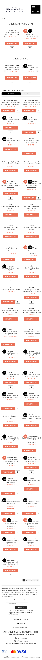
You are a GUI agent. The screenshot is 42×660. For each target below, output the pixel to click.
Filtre (11, 94)
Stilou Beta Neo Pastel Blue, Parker (31, 229)
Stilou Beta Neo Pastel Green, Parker (10, 229)
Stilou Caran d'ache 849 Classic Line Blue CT (12, 33)
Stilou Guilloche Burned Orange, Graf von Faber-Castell (31, 103)
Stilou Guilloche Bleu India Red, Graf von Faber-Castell (12, 68)
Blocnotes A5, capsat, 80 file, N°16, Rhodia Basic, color (10, 396)
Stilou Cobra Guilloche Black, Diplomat (10, 523)
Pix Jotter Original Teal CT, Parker (30, 68)
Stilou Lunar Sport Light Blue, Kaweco (10, 481)
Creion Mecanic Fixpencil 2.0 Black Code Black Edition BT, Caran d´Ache (31, 460)
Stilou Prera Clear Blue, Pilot (31, 269)
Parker (30, 65)
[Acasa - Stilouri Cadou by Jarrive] (14, 9)
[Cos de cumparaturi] (38, 11)
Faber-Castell (10, 181)
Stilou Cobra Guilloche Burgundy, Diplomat (31, 523)
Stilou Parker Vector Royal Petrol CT (31, 481)
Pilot (30, 30)
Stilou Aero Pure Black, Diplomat (31, 250)
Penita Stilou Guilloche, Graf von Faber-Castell (10, 460)
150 (34, 580)
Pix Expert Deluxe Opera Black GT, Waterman (10, 269)
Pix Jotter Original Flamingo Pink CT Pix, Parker (31, 375)
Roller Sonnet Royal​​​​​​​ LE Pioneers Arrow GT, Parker (31, 163)
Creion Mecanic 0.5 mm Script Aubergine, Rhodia (31, 333)
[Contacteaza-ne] (33, 11)
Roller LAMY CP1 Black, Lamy (10, 418)
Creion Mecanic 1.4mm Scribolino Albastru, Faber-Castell (10, 184)
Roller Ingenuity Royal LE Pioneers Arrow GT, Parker (10, 163)
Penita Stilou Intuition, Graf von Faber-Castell (31, 439)
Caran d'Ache (12, 30)
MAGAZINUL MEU (20, 619)
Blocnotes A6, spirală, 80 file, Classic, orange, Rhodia (31, 311)
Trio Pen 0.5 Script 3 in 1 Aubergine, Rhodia (31, 354)
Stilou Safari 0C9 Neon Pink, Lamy (31, 120)
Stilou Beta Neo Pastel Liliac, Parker (31, 207)
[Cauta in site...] (33, 16)
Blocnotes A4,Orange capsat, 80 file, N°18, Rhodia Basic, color (31, 396)
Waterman (10, 266)
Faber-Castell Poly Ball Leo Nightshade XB (10, 542)
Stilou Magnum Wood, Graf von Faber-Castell (31, 184)
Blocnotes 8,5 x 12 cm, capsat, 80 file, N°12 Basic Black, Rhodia (31, 290)
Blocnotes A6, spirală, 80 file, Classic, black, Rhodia (10, 311)
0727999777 (22, 638)
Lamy (31, 117)
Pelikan (31, 139)
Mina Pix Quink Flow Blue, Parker (10, 250)
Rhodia (31, 287)
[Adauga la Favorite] (12, 48)
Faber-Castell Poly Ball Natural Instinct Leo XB (10, 563)
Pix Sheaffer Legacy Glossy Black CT (10, 141)
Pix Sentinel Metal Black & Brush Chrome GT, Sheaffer (31, 418)
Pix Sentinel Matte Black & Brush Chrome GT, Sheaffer (10, 439)
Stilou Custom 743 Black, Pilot (30, 33)
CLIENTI (20, 624)
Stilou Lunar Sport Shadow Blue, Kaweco (10, 503)
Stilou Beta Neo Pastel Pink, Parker (10, 207)
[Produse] (33, 7)
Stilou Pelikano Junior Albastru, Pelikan (31, 141)
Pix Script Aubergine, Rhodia (10, 354)
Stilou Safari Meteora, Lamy (10, 289)
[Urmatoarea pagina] (37, 580)
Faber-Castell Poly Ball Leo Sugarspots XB (31, 542)
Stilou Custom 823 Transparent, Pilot (10, 333)
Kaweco (10, 479)
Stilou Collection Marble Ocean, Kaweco (31, 503)
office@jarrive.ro (22, 641)
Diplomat (31, 247)
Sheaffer (10, 139)
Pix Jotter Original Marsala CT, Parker (10, 375)
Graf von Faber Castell (12, 65)
